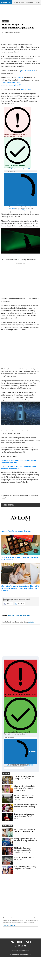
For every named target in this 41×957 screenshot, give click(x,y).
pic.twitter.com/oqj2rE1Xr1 (11, 85)
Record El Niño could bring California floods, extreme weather (24, 797)
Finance (37, 2)
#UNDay (20, 77)
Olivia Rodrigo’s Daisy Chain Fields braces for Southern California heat (24, 788)
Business (29, 2)
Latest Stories (19, 2)
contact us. (31, 622)
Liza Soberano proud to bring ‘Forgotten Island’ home (25, 868)
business (11, 615)
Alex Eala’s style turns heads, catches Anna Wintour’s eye (24, 830)
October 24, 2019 (26, 89)
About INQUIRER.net (23, 950)
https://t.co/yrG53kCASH (10, 82)
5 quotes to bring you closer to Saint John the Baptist (25, 778)
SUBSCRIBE (32, 751)
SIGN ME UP (20, 205)
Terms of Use (11, 208)
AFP (3, 32)
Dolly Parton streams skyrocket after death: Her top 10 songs (25, 806)
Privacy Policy (21, 209)
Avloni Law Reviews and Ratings (16, 531)
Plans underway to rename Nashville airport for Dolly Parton (24, 816)
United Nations (23, 615)
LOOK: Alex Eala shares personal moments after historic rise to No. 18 (22, 850)
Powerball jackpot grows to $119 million (24, 858)
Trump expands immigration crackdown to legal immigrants (25, 840)
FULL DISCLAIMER (9, 925)
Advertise (14, 950)
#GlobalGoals (29, 70)
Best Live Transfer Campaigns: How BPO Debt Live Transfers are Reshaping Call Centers (20, 588)
